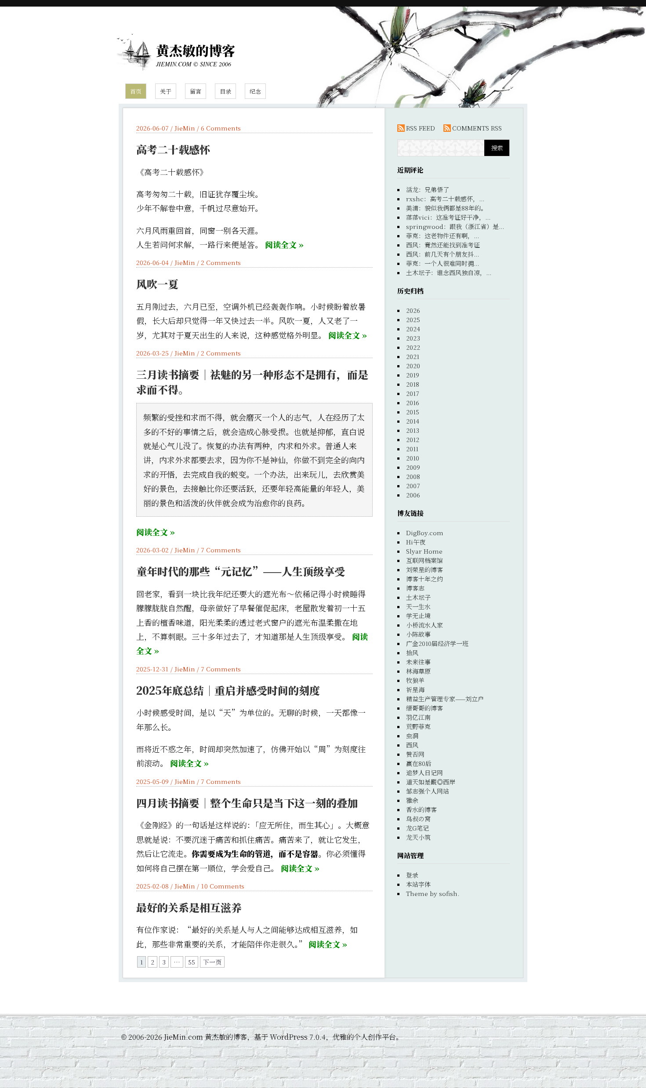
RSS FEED (420, 127)
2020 (413, 365)
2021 (412, 356)
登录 (412, 874)
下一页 (212, 961)
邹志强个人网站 (427, 791)
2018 (412, 384)
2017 (412, 393)
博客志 (415, 588)
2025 (413, 319)
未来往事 (418, 661)
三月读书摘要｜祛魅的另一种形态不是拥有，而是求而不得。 (252, 381)
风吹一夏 (157, 283)
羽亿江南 (418, 717)
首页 (136, 91)
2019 (412, 374)
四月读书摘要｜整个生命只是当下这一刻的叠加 (247, 802)
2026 (413, 310)
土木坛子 (418, 597)
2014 (412, 421)
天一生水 (418, 606)
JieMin (184, 127)
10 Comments (222, 885)
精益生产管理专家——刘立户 (445, 698)
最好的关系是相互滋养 (189, 907)
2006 (413, 494)
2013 (412, 430)
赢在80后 (419, 763)
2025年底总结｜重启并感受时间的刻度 (228, 690)
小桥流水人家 (424, 624)
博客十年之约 (424, 578)
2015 (412, 411)
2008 (413, 476)
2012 (412, 439)
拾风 (412, 652)
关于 (165, 91)
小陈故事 (418, 634)
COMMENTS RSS (477, 127)
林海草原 (418, 671)
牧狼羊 (415, 680)
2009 (413, 467)
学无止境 (418, 615)
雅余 (412, 800)
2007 (413, 485)
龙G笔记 (417, 827)
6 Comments (221, 127)
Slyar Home (424, 551)
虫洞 (412, 735)
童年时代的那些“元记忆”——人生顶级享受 (240, 571)
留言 (195, 91)
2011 (412, 448)
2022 (413, 347)
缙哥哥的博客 (424, 708)
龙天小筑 (418, 837)
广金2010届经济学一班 (437, 643)
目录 (225, 91)
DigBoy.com (424, 532)
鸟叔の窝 (418, 818)
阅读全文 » (284, 244)
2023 (413, 338)
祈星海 (415, 689)
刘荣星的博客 (424, 569)
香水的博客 (421, 809)
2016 (412, 402)
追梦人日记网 (424, 772)
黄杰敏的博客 (195, 50)
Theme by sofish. (432, 893)
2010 (412, 457)
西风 (412, 744)
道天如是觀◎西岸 (430, 781)
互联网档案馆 (424, 560)
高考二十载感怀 (173, 149)
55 (191, 961)
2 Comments (221, 262)
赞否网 (415, 754)
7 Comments (221, 549)
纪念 (255, 91)
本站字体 (418, 884)
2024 (413, 328)
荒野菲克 (418, 726)
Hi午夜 (415, 541)
